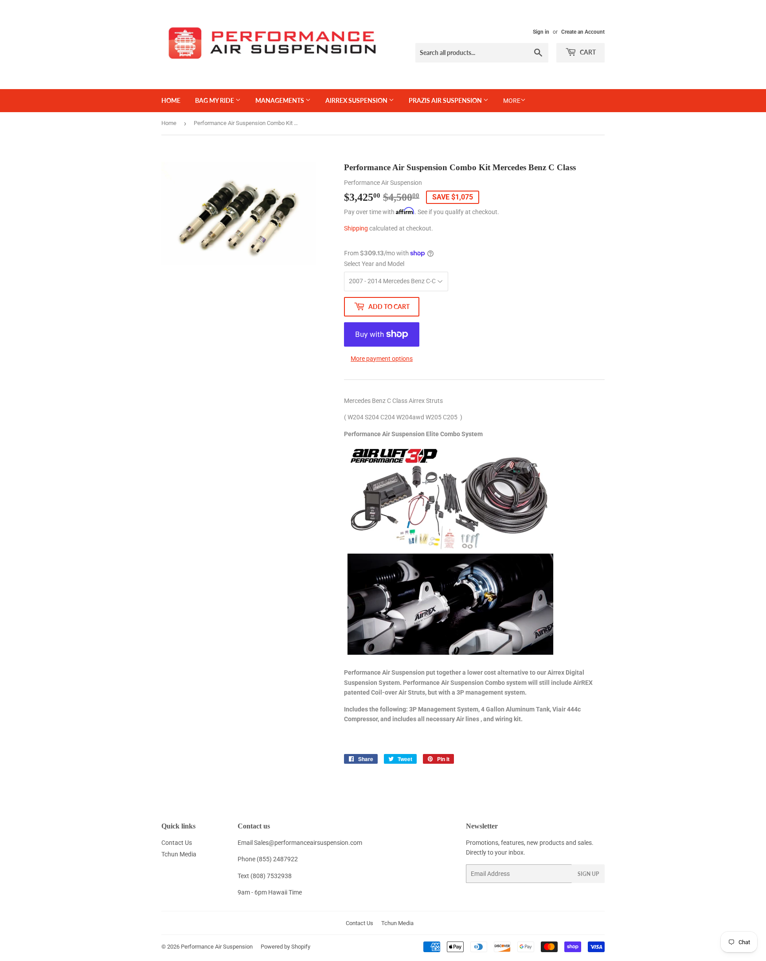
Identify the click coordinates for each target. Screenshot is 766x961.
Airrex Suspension (357, 100)
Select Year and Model (374, 263)
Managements (280, 100)
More (511, 100)
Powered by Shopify (285, 946)
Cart (587, 52)
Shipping (356, 228)
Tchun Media (178, 854)
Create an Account (583, 32)
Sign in (541, 32)
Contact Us (176, 842)
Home (170, 100)
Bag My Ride (215, 100)
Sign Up (588, 874)
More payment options (382, 358)
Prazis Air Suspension (446, 100)
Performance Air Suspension (217, 946)
